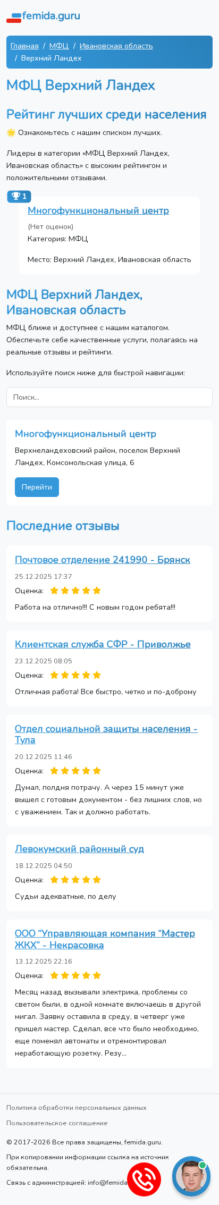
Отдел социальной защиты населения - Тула (106, 734)
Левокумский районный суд (79, 848)
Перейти (37, 487)
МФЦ (59, 45)
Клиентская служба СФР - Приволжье (103, 644)
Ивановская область (116, 45)
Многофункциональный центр (98, 210)
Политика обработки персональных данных (76, 1107)
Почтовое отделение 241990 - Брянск (102, 559)
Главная (25, 45)
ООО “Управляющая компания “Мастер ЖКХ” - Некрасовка (105, 939)
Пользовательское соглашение (57, 1122)
